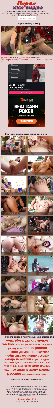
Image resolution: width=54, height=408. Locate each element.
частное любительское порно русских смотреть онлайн (27, 355)
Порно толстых (12, 60)
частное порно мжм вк (31, 363)
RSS (34, 399)
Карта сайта (24, 399)
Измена (39, 60)
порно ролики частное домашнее (26, 350)
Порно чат (31, 18)
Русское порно (27, 60)
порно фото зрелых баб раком (26, 344)
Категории (22, 18)
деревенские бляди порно (34, 374)
